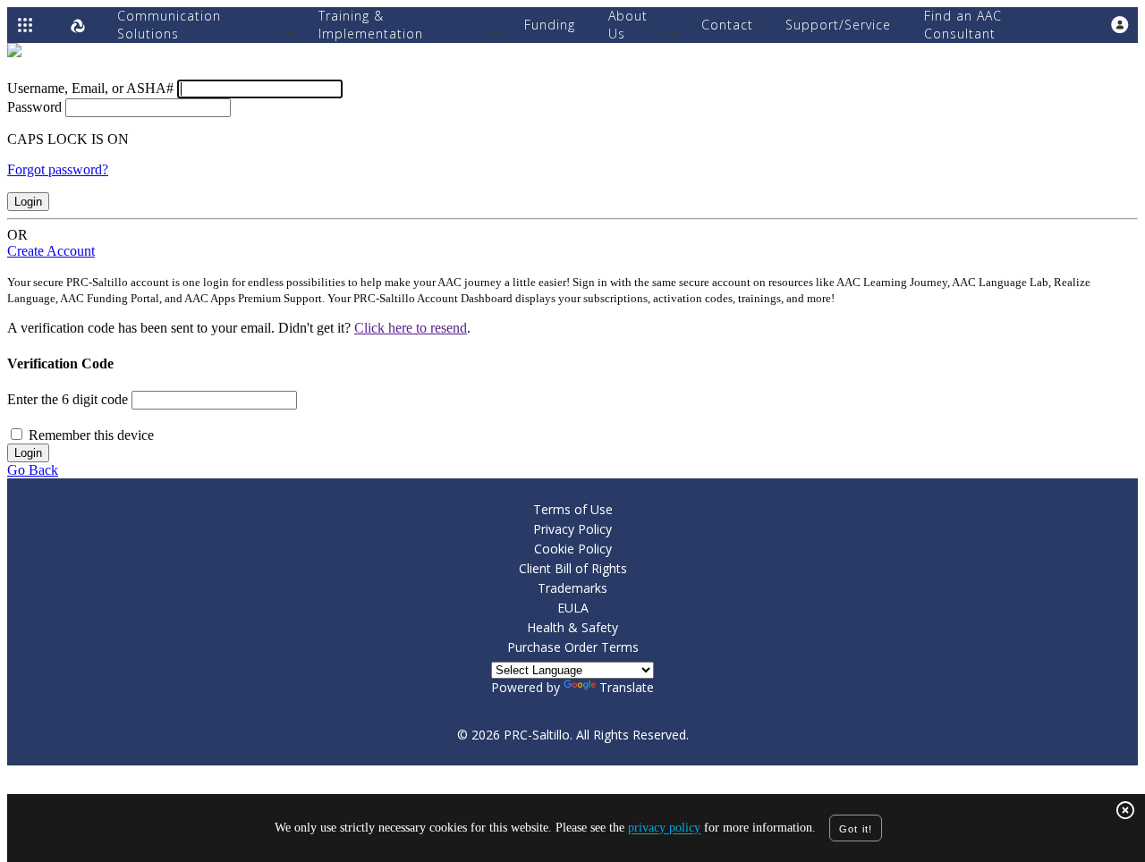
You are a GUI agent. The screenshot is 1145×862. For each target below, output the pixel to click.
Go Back (32, 469)
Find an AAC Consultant (963, 24)
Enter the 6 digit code (67, 399)
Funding (549, 24)
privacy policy (664, 828)
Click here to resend (410, 327)
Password (34, 106)
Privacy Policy (572, 528)
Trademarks (572, 587)
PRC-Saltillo (537, 734)
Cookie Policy (573, 548)
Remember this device (91, 435)
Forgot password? (57, 169)
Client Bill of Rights (573, 568)
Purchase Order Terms (573, 646)
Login (28, 201)
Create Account (51, 250)
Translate (626, 687)
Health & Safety (572, 627)
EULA (573, 607)
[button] (1120, 25)
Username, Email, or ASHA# (90, 88)
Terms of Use (573, 509)
